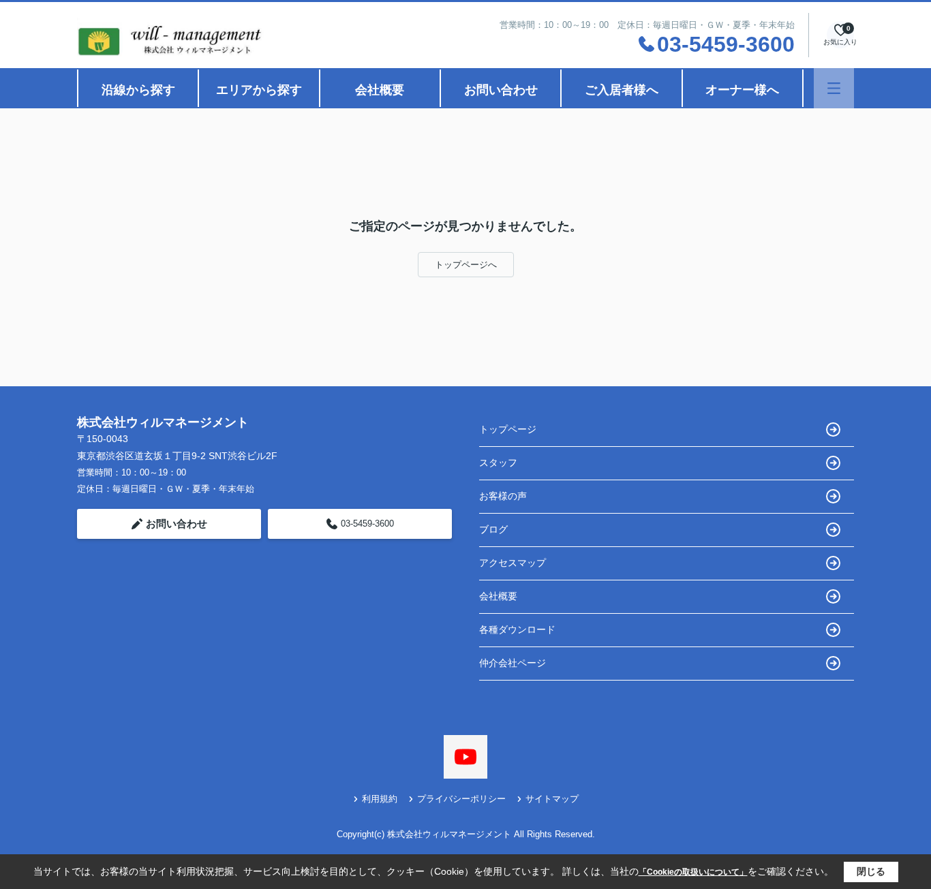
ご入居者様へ (621, 90)
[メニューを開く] (834, 88)
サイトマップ (552, 799)
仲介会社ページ (512, 662)
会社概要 (379, 90)
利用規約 (379, 799)
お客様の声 (503, 495)
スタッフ (498, 462)
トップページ (507, 429)
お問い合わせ (501, 90)
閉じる (871, 871)
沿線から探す (138, 90)
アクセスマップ (512, 562)
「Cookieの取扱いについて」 (693, 872)
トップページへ (466, 265)
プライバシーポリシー (461, 799)
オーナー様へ (742, 90)
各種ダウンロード (517, 629)
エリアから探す (259, 90)
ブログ (493, 529)
